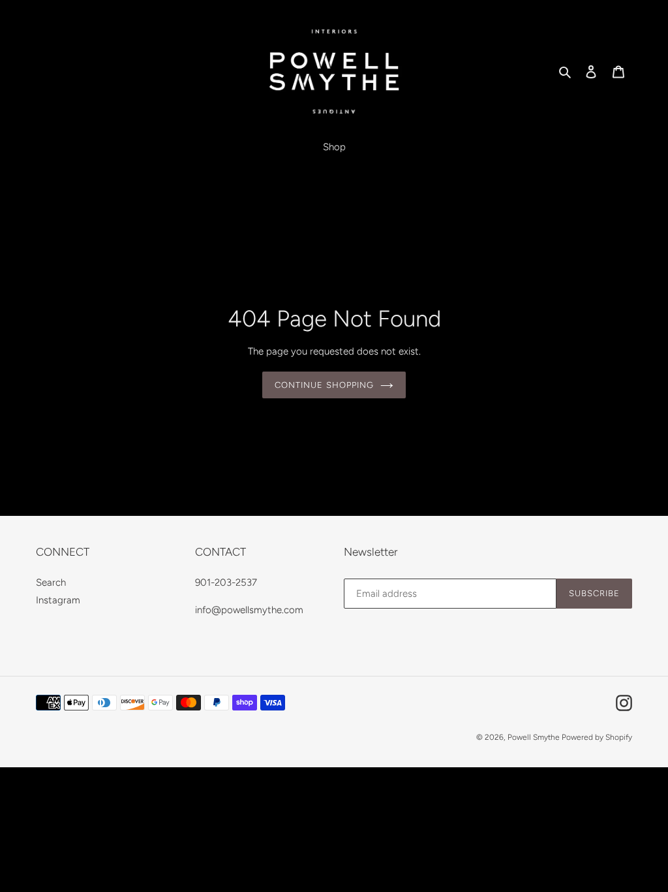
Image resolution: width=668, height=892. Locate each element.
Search (51, 582)
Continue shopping (324, 385)
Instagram (58, 600)
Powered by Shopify (597, 737)
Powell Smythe (535, 737)
